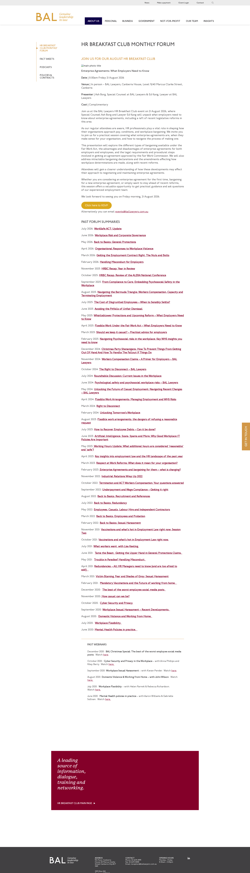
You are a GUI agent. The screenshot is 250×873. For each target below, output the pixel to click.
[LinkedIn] (189, 858)
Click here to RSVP (96, 205)
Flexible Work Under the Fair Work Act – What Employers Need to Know (138, 326)
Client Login (183, 3)
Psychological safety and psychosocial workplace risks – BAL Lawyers (136, 383)
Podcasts (46, 67)
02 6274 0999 (136, 860)
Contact (200, 3)
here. (111, 664)
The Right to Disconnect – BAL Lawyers (122, 369)
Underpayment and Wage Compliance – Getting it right (135, 490)
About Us (93, 21)
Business (127, 21)
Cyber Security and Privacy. (116, 603)
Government (146, 21)
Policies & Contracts (47, 76)
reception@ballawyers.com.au (144, 864)
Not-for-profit (170, 21)
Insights (209, 21)
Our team (192, 21)
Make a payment (164, 3)
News (147, 3)
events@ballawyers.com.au (131, 212)
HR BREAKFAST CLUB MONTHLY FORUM (48, 48)
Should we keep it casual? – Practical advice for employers (131, 332)
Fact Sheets (47, 59)
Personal (111, 21)
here (105, 655)
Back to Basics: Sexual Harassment (120, 523)
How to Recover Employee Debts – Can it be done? (125, 429)
